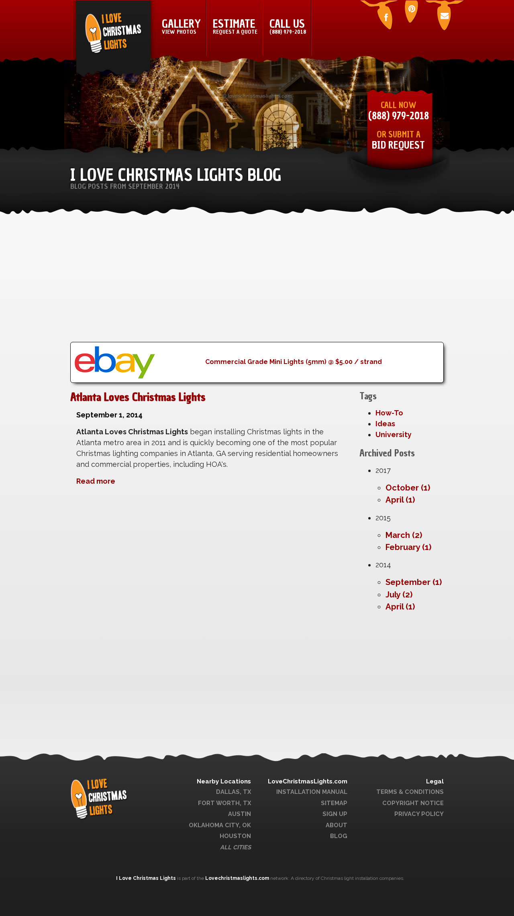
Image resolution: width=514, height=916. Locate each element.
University (393, 434)
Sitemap (334, 802)
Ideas (385, 423)
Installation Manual (311, 791)
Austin (239, 813)
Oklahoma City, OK (220, 825)
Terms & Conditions (410, 791)
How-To (389, 413)
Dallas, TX (233, 791)
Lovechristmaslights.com (237, 878)
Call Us (287, 26)
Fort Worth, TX (224, 802)
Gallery (181, 26)
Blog (338, 835)
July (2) (399, 594)
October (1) (408, 488)
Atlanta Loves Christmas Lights (138, 397)
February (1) (408, 547)
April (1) (400, 500)
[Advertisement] (257, 285)
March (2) (404, 535)
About (336, 825)
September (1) (414, 582)
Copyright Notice (413, 802)
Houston (235, 835)
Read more (95, 481)
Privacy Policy (419, 813)
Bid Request (398, 145)
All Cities (235, 847)
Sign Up (334, 813)
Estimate (235, 26)
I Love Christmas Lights (146, 878)
